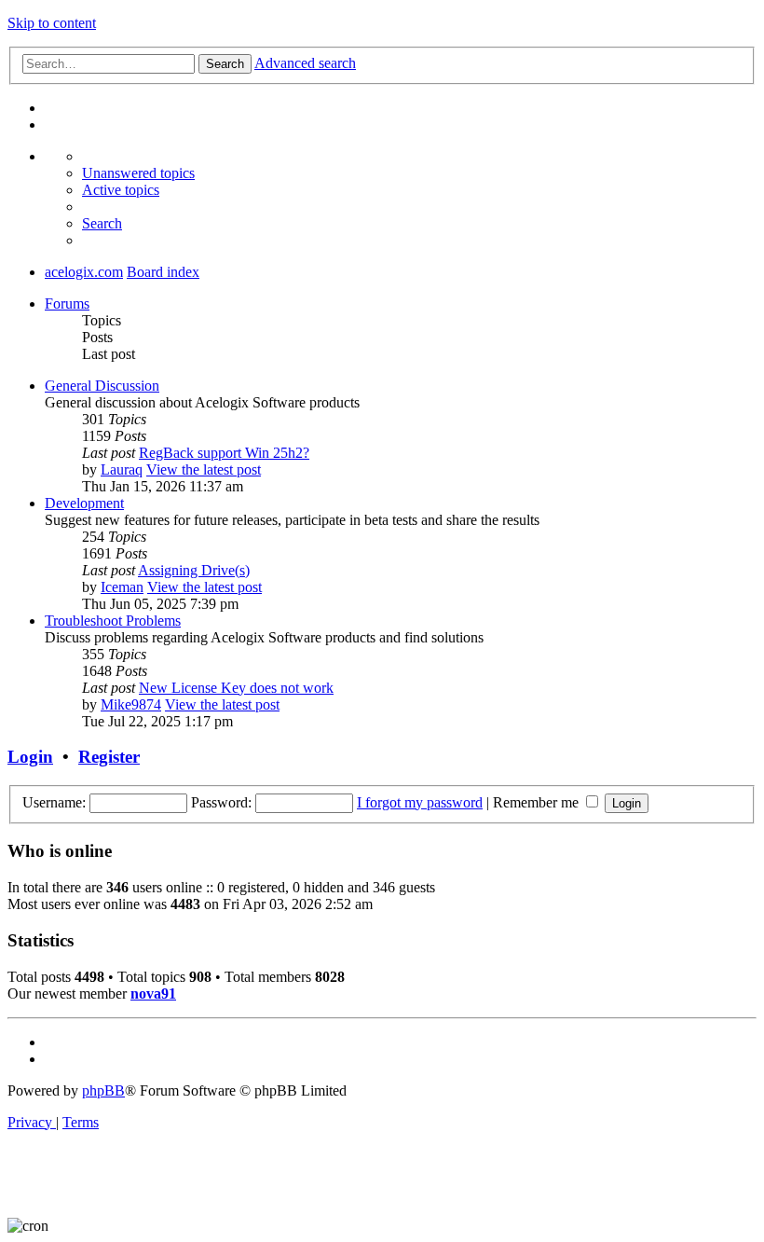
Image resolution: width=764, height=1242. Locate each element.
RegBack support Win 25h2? (224, 453)
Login (30, 756)
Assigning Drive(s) (194, 570)
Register (109, 756)
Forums (67, 303)
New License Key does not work (236, 688)
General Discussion (102, 385)
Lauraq (122, 469)
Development (84, 503)
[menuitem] (138, 173)
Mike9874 (131, 704)
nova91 (153, 993)
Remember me (537, 802)
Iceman (122, 587)
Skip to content (51, 23)
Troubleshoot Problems (113, 620)
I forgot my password (420, 802)
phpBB (103, 1090)
